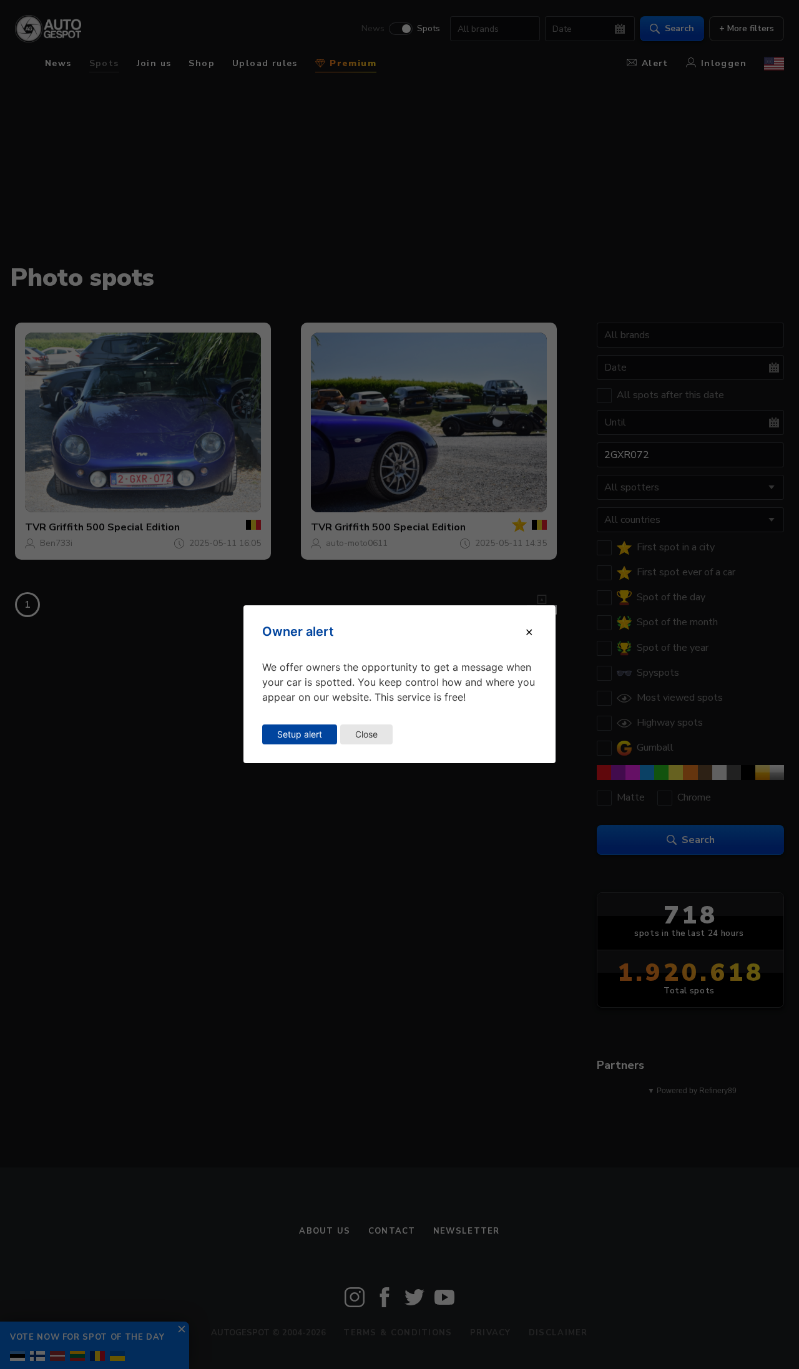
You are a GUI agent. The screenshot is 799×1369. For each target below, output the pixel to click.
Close (366, 734)
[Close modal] (529, 632)
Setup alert (299, 734)
